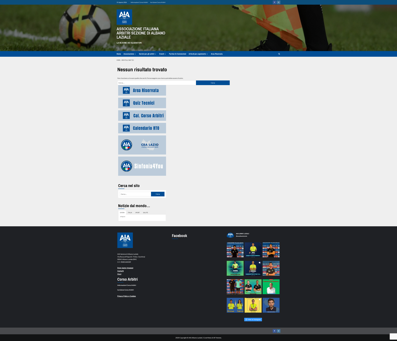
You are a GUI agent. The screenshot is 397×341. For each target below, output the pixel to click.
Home (119, 54)
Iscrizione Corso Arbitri (158, 2)
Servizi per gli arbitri (146, 54)
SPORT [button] (137, 212)
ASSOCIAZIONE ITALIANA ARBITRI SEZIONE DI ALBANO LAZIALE (141, 33)
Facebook (179, 235)
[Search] (279, 54)
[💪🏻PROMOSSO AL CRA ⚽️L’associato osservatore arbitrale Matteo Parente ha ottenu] (271, 306)
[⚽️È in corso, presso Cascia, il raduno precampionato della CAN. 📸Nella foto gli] (235, 287)
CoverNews (207, 338)
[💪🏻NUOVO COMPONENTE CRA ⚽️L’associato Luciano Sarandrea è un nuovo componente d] (271, 287)
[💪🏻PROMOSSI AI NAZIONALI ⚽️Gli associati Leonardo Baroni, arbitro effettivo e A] (253, 306)
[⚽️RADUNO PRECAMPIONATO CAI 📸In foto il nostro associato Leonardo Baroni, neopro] (271, 250)
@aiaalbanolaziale (241, 236)
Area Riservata (217, 54)
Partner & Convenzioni (177, 54)
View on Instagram (254, 319)
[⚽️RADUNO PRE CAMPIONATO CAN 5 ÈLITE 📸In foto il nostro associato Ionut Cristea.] (235, 250)
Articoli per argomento (197, 54)
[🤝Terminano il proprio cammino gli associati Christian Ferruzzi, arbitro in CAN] (235, 306)
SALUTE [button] (145, 212)
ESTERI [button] (122, 212)
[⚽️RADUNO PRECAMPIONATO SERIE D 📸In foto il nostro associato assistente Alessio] (271, 269)
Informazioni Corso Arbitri (139, 2)
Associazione (129, 54)
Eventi (161, 54)
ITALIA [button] (130, 212)
